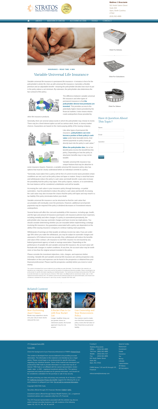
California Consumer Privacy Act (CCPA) (43, 380)
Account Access (78, 21)
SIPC (69, 390)
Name (100, 127)
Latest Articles (123, 363)
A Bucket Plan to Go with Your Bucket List (60, 313)
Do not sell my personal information (66, 382)
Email (100, 134)
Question (101, 142)
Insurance (122, 354)
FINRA (64, 390)
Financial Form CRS (37, 344)
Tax (120, 356)
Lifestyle (121, 361)
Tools (94, 21)
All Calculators (123, 368)
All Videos (122, 366)
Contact (107, 21)
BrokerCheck (75, 352)
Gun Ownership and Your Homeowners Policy (84, 313)
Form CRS (31, 348)
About (38, 21)
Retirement (122, 347)
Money (121, 358)
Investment (122, 349)
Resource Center (56, 21)
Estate (121, 351)
